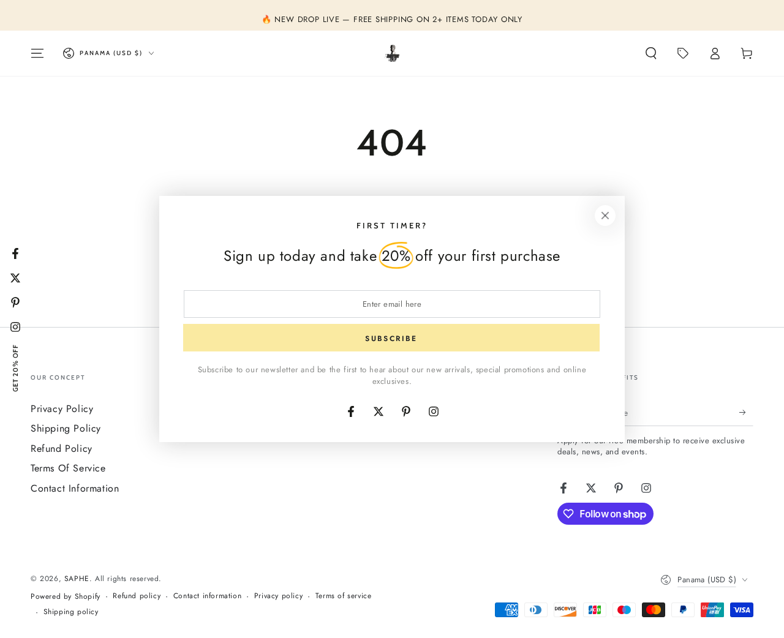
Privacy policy (278, 596)
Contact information (207, 596)
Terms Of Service (68, 468)
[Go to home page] (392, 53)
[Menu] (37, 53)
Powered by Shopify (65, 596)
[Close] (605, 215)
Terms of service (343, 596)
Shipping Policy (66, 428)
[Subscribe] (746, 412)
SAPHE (76, 578)
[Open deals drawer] (683, 53)
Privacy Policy (62, 409)
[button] (651, 53)
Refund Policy (61, 448)
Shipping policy (71, 612)
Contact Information (75, 488)
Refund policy (136, 596)
